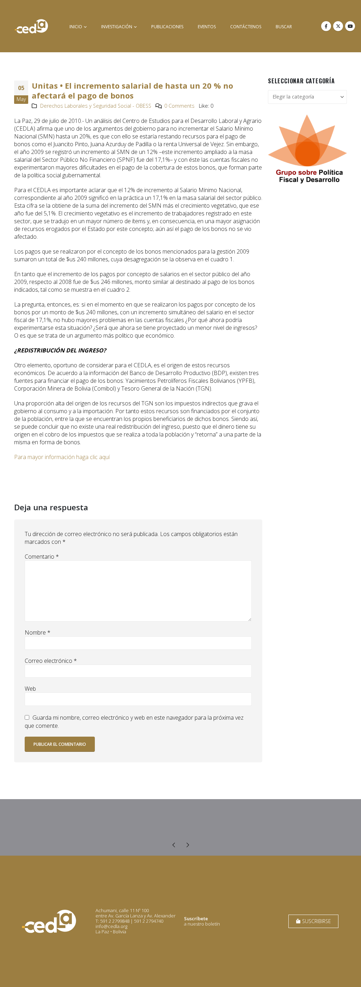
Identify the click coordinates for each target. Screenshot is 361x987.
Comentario (42, 556)
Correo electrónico (51, 661)
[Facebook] (326, 26)
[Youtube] (350, 26)
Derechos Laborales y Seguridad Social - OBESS (95, 105)
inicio (75, 27)
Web (30, 688)
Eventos (207, 27)
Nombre (37, 632)
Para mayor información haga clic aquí (62, 457)
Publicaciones (167, 27)
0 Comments (179, 105)
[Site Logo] (31, 26)
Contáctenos (245, 27)
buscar (284, 27)
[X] (338, 26)
